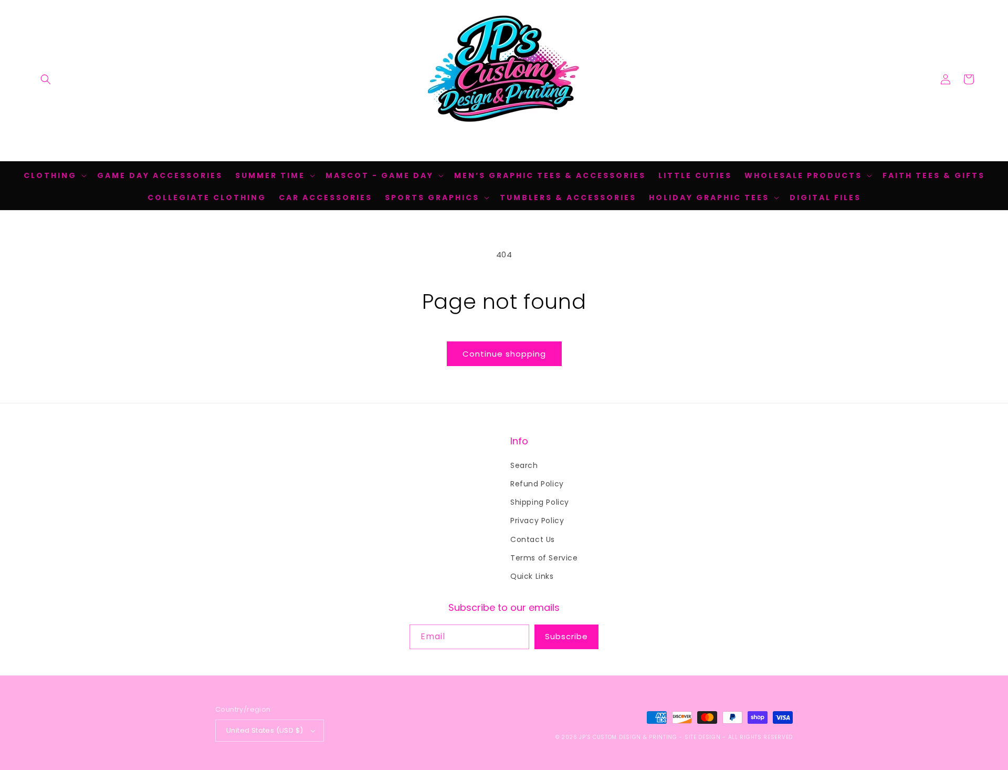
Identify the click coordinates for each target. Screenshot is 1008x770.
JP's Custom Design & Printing (629, 737)
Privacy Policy (537, 520)
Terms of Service (544, 558)
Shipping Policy (539, 502)
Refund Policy (537, 483)
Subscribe (566, 636)
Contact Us (532, 539)
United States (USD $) (264, 730)
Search (524, 465)
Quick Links (532, 576)
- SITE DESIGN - (703, 737)
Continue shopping (504, 353)
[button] (45, 79)
